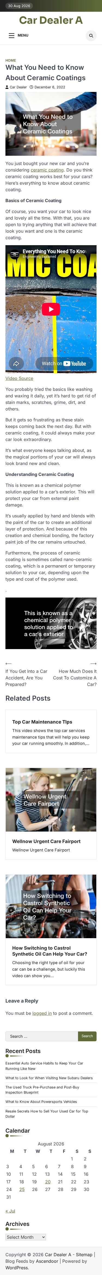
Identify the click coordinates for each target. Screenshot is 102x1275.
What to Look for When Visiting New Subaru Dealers (49, 1078)
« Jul (10, 1211)
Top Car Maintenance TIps (42, 722)
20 (48, 1181)
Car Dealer (18, 87)
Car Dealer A (51, 21)
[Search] (91, 35)
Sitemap (84, 1254)
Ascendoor (47, 1261)
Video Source (19, 378)
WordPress (16, 1267)
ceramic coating (47, 170)
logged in (42, 1013)
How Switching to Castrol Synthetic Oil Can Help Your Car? (49, 951)
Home (10, 60)
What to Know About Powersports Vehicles (41, 1102)
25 (22, 1189)
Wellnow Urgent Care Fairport (46, 841)
